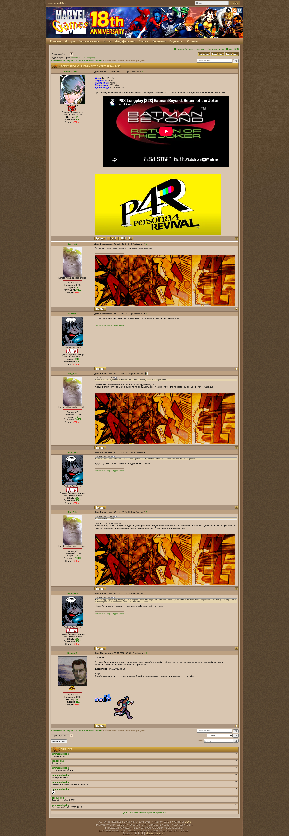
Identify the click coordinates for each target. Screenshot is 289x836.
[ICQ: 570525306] (130, 238)
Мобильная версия (156, 833)
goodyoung (91, 58)
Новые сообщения (183, 49)
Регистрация (53, 3)
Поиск (229, 49)
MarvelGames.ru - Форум (62, 61)
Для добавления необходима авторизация (144, 812)
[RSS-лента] (234, 11)
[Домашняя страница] (123, 238)
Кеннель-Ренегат (78, 58)
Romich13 (72, 653)
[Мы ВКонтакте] (240, 11)
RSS (236, 49)
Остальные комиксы (84, 61)
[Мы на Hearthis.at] (229, 11)
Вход (63, 3)
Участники (200, 49)
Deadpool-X (72, 314)
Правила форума (215, 49)
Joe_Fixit (72, 244)
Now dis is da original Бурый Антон (109, 325)
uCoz (188, 821)
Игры (98, 61)
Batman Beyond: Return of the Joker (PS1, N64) (124, 61)
